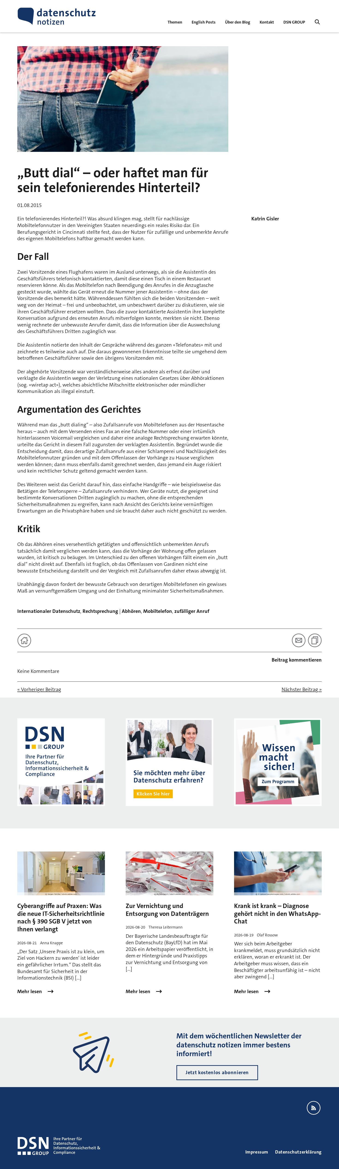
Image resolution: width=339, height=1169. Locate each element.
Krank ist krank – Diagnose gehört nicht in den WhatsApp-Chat (277, 914)
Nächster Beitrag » (302, 689)
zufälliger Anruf (191, 611)
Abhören (131, 611)
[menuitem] (294, 21)
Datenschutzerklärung (298, 1152)
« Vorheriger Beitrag (39, 689)
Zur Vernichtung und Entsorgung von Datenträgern (167, 910)
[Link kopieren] (315, 640)
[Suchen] (317, 21)
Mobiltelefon (157, 611)
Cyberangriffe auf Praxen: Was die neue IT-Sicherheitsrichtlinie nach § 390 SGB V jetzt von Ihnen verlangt (60, 917)
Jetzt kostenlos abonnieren (217, 1072)
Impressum (256, 1152)
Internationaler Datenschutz (48, 611)
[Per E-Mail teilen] (299, 640)
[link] (204, 21)
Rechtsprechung (100, 611)
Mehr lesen (30, 991)
